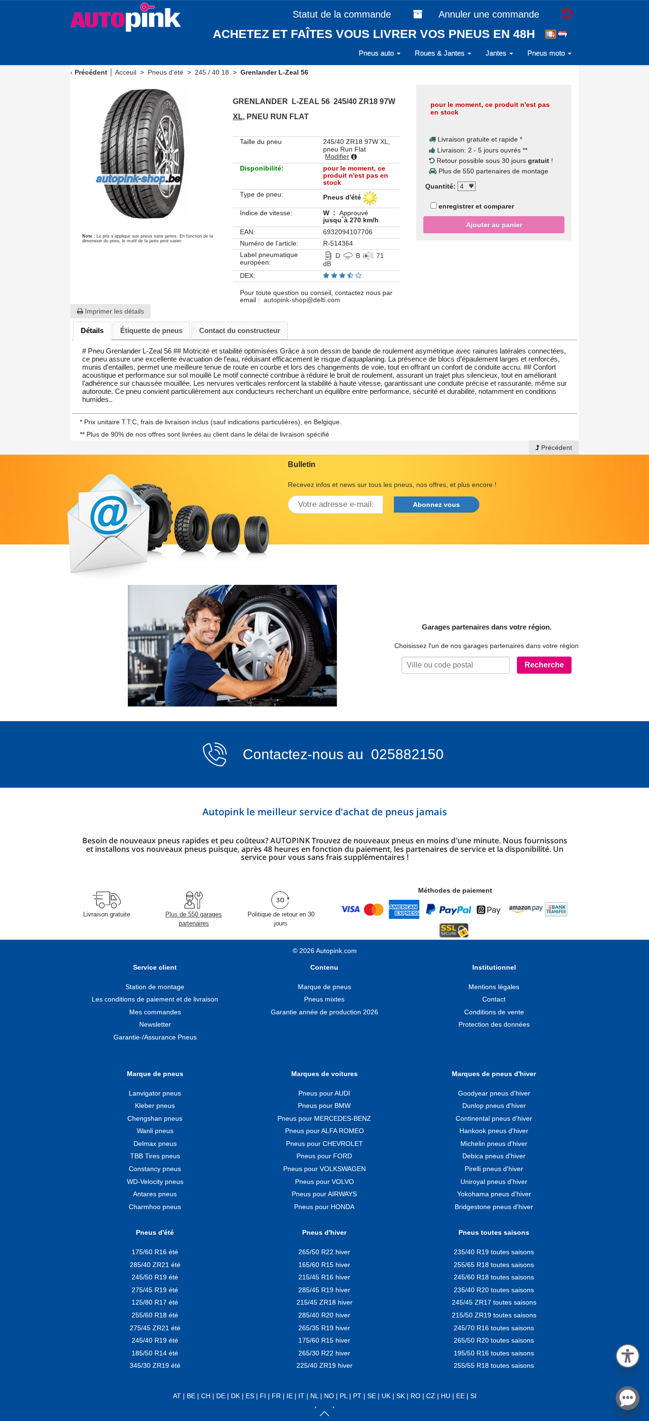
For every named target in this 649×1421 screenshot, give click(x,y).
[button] (627, 1354)
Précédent (91, 72)
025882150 (405, 754)
